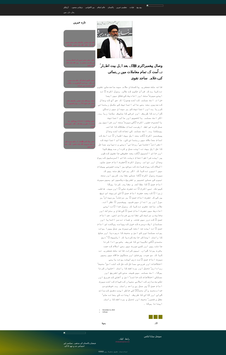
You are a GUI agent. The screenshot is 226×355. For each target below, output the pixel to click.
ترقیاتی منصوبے (93, 7)
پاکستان (120, 7)
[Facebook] (66, 3)
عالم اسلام (113, 7)
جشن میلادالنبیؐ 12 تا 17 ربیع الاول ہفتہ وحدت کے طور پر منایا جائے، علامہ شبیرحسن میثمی (79, 118)
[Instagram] (153, 336)
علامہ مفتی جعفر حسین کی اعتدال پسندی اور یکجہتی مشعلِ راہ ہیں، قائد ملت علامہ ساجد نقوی (79, 57)
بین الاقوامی (104, 7)
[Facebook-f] (141, 336)
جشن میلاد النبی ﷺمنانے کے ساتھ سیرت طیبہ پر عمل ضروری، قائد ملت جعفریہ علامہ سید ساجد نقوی (79, 139)
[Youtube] (76, 3)
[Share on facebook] (151, 312)
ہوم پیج (142, 7)
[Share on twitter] (156, 312)
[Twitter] (71, 3)
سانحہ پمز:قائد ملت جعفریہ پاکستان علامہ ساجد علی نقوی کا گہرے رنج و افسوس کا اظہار (80, 98)
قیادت (137, 7)
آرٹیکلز (84, 7)
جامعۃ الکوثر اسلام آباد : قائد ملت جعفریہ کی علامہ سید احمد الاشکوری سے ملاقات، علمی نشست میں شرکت (80, 78)
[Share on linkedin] (160, 312)
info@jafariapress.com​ (122, 337)
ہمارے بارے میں (76, 7)
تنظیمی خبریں (129, 7)
